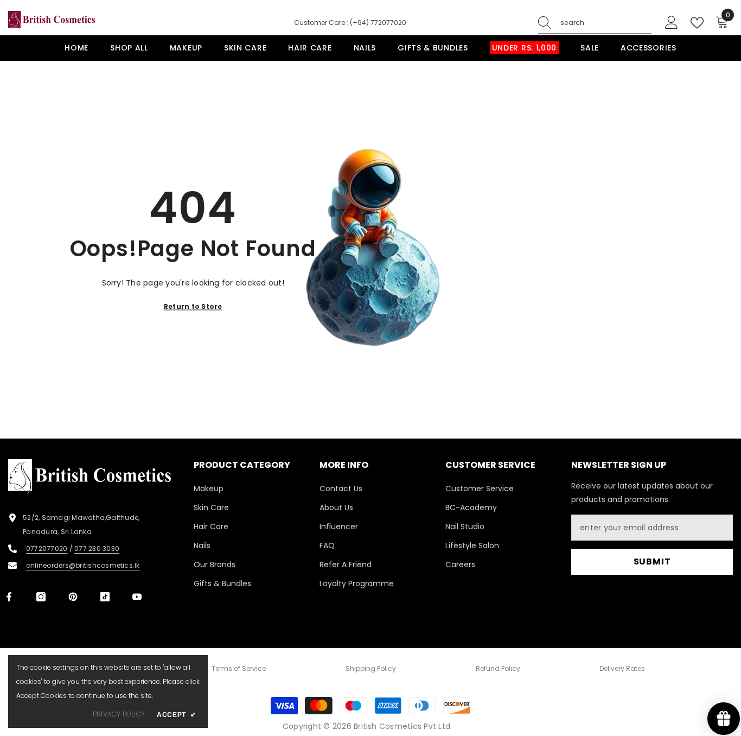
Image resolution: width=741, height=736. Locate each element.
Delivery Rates (622, 668)
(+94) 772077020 (378, 22)
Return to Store (193, 305)
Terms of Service (239, 668)
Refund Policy (498, 668)
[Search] (594, 23)
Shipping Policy (371, 668)
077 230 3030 (96, 548)
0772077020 (46, 548)
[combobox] (605, 22)
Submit (652, 561)
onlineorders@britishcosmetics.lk (83, 565)
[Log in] (671, 22)
